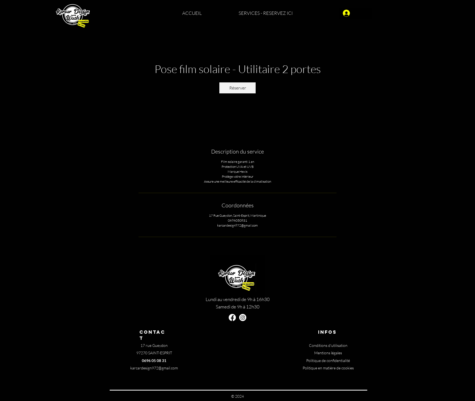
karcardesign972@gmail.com (154, 368)
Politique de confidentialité (328, 360)
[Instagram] (242, 317)
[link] (237, 87)
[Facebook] (232, 317)
